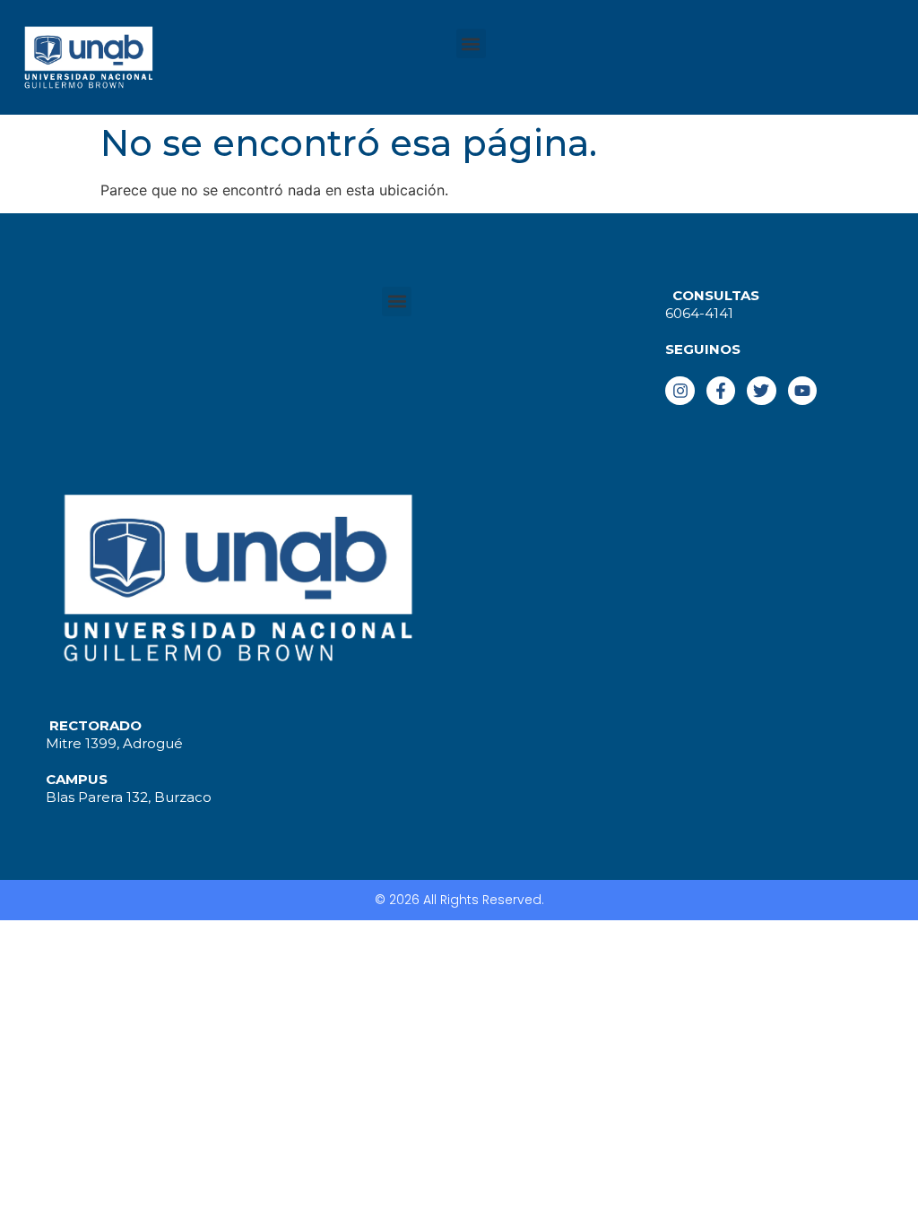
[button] (471, 43)
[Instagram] (679, 390)
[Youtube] (802, 390)
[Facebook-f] (720, 390)
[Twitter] (761, 390)
